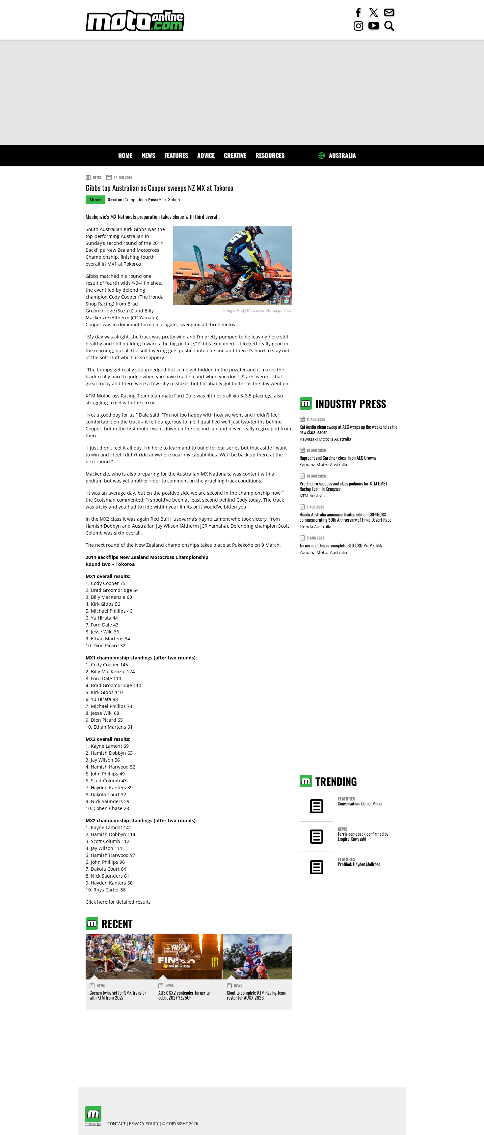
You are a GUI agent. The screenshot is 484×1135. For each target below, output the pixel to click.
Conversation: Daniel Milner (360, 803)
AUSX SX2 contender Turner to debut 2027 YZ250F (184, 995)
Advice (206, 155)
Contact (116, 1124)
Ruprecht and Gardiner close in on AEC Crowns (338, 457)
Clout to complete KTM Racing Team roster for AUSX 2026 (256, 995)
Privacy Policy (144, 1124)
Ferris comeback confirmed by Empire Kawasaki (363, 836)
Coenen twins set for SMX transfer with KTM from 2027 (118, 995)
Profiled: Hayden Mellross (359, 863)
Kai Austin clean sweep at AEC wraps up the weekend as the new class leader (348, 429)
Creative (235, 155)
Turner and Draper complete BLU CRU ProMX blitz (341, 545)
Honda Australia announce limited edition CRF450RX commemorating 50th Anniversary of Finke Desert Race (345, 517)
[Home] (135, 20)
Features (176, 155)
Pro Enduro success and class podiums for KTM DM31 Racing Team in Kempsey (343, 486)
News (148, 155)
